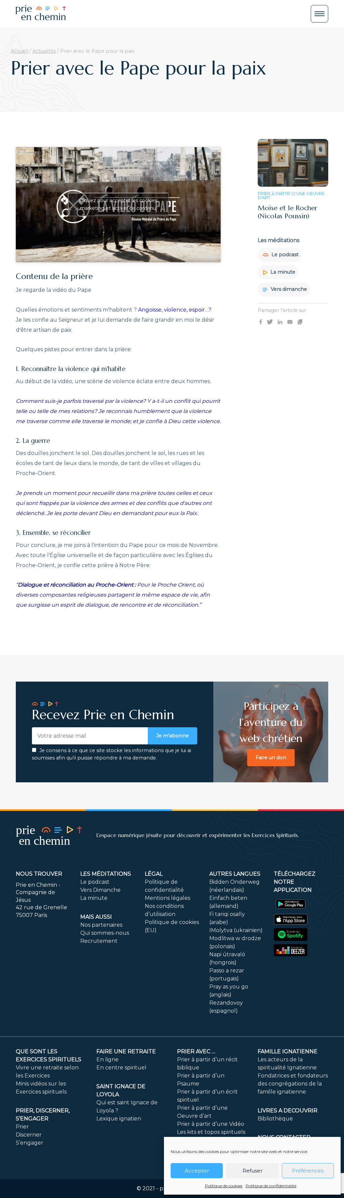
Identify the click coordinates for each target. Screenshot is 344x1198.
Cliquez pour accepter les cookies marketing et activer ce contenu (118, 204)
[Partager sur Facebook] (261, 322)
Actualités (44, 51)
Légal (154, 874)
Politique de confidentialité (271, 1185)
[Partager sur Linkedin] (280, 322)
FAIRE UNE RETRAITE (126, 1051)
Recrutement (99, 941)
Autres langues (234, 874)
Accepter (197, 1170)
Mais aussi (96, 917)
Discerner (29, 1135)
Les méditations (105, 874)
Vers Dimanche (100, 890)
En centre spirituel (121, 1067)
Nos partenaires (101, 925)
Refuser (252, 1170)
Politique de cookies (223, 1185)
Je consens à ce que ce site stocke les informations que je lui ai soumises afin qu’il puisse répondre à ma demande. (111, 754)
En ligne (107, 1059)
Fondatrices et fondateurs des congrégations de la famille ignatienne (293, 1083)
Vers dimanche (288, 289)
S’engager (29, 1143)
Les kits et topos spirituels (211, 1132)
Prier (22, 1126)
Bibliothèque (275, 1118)
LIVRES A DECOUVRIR (287, 1110)
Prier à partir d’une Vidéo (210, 1124)
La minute (282, 272)
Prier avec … (196, 1051)
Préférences (308, 1170)
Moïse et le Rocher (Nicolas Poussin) (287, 212)
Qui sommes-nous (104, 933)
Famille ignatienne (287, 1051)
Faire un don (271, 757)
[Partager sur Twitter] (269, 322)
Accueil (19, 51)
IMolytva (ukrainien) (236, 930)
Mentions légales (167, 898)
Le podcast (284, 254)
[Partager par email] (290, 322)
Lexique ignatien (118, 1118)
